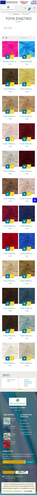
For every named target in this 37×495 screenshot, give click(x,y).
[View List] (6, 38)
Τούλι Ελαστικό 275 (10, 308)
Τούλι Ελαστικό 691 (27, 144)
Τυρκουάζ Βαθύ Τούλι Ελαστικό (27, 61)
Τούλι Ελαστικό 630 (10, 171)
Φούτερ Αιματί (14, 442)
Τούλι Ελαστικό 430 (10, 253)
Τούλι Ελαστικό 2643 (27, 308)
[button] (15, 389)
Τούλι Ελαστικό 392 (27, 253)
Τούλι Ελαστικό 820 (27, 116)
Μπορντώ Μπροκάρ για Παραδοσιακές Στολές (28, 382)
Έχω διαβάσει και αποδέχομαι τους (13, 477)
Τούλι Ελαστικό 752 (10, 144)
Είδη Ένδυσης (16, 14)
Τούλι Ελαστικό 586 (27, 171)
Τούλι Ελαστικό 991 (10, 89)
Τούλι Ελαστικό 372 (10, 281)
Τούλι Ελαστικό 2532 (27, 336)
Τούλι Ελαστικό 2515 (27, 363)
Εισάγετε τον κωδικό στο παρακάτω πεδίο (14, 469)
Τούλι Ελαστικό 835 (10, 116)
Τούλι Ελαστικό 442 (27, 226)
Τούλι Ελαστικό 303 (27, 281)
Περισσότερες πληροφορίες (13, 491)
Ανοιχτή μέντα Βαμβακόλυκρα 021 (14, 418)
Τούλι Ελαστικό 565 (10, 198)
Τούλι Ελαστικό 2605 (10, 336)
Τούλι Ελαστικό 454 (10, 226)
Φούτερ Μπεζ (14, 434)
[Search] (25, 8)
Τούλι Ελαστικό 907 (27, 89)
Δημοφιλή (6, 375)
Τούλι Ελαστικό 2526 (10, 363)
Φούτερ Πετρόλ (14, 426)
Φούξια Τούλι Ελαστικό (10, 61)
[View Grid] (3, 38)
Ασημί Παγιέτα (11, 380)
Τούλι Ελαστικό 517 (27, 198)
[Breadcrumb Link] (9, 14)
